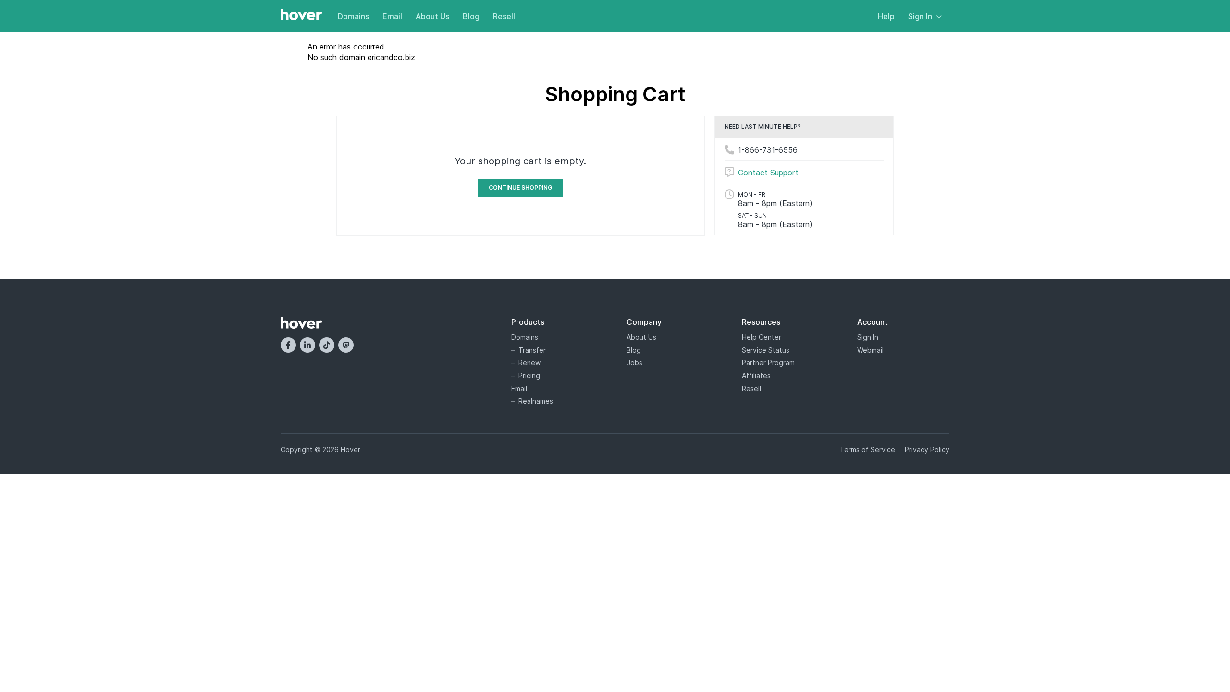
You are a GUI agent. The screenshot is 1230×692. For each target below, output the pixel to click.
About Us (432, 16)
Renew (529, 362)
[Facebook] (288, 345)
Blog (471, 16)
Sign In (920, 16)
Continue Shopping (520, 187)
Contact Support (768, 172)
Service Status (765, 350)
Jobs (634, 362)
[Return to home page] (301, 15)
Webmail (870, 350)
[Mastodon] (346, 345)
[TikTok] (326, 345)
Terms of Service (867, 449)
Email (392, 16)
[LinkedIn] (307, 345)
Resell (504, 16)
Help (886, 16)
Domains (353, 16)
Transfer (532, 350)
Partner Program (768, 362)
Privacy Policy (927, 449)
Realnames (535, 401)
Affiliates (756, 375)
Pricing (529, 375)
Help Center (761, 337)
